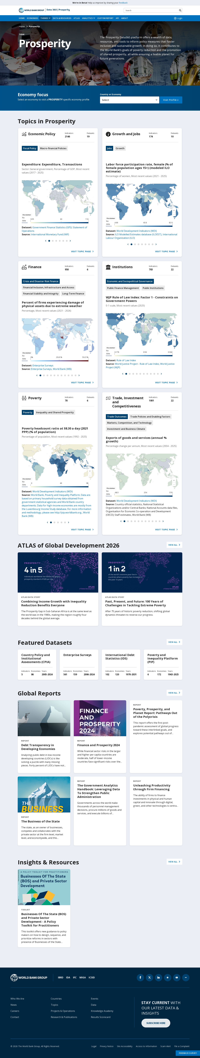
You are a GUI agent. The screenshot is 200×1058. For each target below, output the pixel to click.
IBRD (60, 977)
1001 (151, 400)
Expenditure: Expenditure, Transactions (52, 164)
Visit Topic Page (81, 251)
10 (172, 136)
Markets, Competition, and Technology (129, 422)
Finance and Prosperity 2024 (98, 745)
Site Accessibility (124, 1046)
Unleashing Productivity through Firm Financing (151, 787)
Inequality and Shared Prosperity (55, 412)
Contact (15, 1017)
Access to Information (146, 1046)
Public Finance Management (123, 288)
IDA (68, 977)
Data (93, 1004)
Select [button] (105, 100)
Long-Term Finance (73, 293)
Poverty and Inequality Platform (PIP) (162, 658)
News (14, 1004)
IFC (75, 977)
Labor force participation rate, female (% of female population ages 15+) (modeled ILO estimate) (139, 167)
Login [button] (179, 18)
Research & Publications (64, 1017)
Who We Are (17, 998)
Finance (34, 266)
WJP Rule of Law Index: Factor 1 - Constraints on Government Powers (142, 299)
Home (22, 18)
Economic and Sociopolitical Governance (130, 281)
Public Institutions (153, 288)
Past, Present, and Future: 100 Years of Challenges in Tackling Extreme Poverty (135, 603)
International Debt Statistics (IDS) (120, 656)
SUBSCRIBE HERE (155, 1023)
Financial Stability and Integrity (41, 293)
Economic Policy (41, 133)
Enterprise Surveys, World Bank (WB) (51, 369)
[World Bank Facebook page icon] (140, 977)
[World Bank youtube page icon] (176, 977)
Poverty (35, 397)
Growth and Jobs (126, 133)
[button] (45, 241)
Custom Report (105, 18)
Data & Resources (62, 18)
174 (151, 136)
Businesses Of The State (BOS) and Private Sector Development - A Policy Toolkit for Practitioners (43, 919)
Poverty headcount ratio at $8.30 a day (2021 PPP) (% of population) (55, 430)
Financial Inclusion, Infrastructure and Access (48, 287)
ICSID (92, 977)
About (124, 18)
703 (151, 269)
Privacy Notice (106, 1046)
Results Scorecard (100, 1017)
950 (67, 269)
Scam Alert (165, 1046)
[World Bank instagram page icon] (167, 977)
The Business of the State (40, 821)
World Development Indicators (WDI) (137, 230)
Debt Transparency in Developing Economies (38, 747)
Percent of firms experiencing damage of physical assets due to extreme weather (53, 304)
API (117, 18)
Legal (93, 1046)
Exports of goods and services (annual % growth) (136, 439)
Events (94, 998)
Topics (54, 1004)
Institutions (122, 266)
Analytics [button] (87, 18)
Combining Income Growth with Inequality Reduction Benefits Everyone (53, 603)
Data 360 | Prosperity (58, 10)
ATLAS (77, 18)
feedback (123, 2)
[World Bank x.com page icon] (149, 977)
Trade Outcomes (117, 416)
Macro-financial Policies (53, 148)
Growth (120, 148)
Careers (15, 1011)
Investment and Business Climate (126, 429)
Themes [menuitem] (44, 18)
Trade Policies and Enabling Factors (150, 416)
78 (66, 400)
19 (88, 136)
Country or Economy (110, 94)
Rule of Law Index (126, 360)
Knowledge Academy (102, 1011)
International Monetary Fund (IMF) (50, 234)
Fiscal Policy (29, 148)
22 (172, 269)
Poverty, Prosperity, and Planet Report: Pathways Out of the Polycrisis (155, 713)
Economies (32, 18)
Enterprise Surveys (43, 365)
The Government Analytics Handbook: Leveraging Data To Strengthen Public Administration (98, 791)
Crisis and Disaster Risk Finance (40, 281)
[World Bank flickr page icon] (185, 977)
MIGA (83, 977)
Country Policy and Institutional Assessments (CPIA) (35, 658)
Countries (56, 998)
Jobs (109, 148)
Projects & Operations (63, 1011)
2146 (67, 136)
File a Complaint (181, 1046)
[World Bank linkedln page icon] (158, 977)
